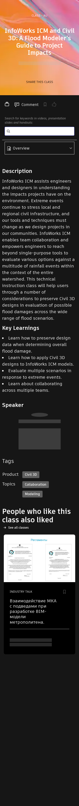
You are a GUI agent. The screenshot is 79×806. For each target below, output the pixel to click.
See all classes (18, 527)
